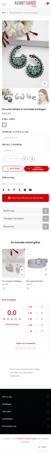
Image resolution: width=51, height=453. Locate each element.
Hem (4, 13)
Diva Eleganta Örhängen (12, 281)
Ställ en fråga (8, 177)
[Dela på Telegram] (25, 190)
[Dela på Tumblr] (19, 190)
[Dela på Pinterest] (14, 190)
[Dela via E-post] (30, 190)
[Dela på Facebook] (3, 190)
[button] (35, 307)
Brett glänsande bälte (34, 281)
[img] (12, 319)
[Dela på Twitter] (9, 190)
